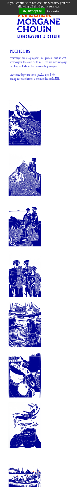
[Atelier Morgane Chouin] (38, 21)
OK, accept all (32, 11)
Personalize (53, 11)
